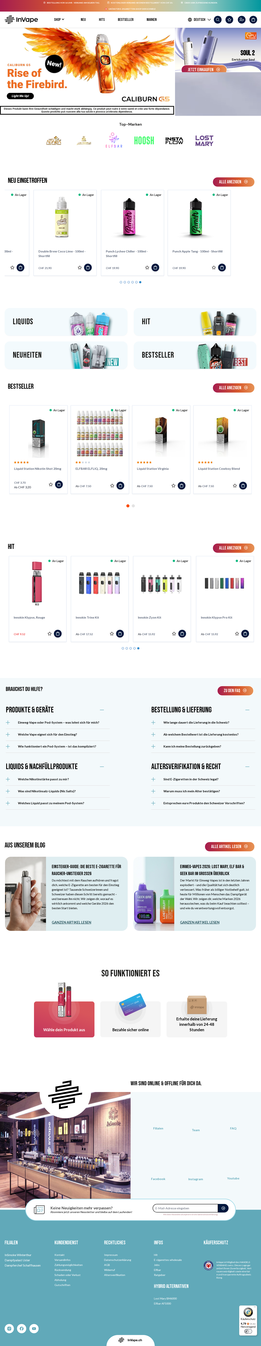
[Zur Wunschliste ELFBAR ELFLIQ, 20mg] (112, 485)
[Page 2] (125, 282)
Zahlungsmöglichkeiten (68, 1264)
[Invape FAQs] (233, 1114)
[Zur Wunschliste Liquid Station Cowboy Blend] (235, 485)
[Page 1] (121, 282)
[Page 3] (129, 282)
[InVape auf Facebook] (158, 1164)
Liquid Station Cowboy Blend (219, 468)
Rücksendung (62, 1270)
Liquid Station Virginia (153, 468)
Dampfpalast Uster (17, 1260)
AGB (107, 1264)
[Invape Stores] (158, 1114)
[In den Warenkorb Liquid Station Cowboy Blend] (243, 485)
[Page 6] (140, 282)
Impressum (111, 1254)
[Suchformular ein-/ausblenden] (218, 20)
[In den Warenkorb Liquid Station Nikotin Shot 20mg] (59, 484)
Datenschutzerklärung (117, 1259)
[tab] (127, 505)
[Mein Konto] (242, 20)
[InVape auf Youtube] (233, 1164)
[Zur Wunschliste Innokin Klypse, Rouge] (174, 633)
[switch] (248, 1331)
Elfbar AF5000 (162, 1303)
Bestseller (125, 19)
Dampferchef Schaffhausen (23, 1265)
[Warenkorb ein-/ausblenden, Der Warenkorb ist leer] (253, 20)
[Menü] (254, 1307)
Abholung (60, 1280)
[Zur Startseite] (21, 19)
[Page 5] (136, 282)
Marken (152, 19)
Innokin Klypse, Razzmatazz (95, 617)
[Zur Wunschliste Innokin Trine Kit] (237, 633)
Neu (83, 19)
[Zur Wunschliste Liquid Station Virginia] (173, 485)
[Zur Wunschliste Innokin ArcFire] (50, 633)
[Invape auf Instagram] (196, 1164)
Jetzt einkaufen (200, 70)
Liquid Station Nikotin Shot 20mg (37, 468)
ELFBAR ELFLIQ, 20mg (91, 468)
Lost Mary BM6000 (165, 1298)
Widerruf (109, 1270)
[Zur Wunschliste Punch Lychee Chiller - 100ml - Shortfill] (23, 267)
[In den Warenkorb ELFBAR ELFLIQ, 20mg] (120, 485)
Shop (57, 19)
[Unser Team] (196, 1115)
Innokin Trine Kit (212, 617)
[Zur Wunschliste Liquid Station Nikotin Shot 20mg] (51, 484)
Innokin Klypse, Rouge (153, 617)
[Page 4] (132, 282)
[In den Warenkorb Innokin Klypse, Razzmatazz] (120, 633)
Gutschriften (62, 1285)
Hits (102, 19)
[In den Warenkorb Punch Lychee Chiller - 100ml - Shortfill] (31, 267)
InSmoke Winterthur (18, 1255)
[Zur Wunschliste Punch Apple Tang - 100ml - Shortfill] (90, 267)
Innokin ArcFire (24, 617)
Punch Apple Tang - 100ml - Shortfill (73, 251)
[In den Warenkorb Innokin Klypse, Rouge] (182, 633)
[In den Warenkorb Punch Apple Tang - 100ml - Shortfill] (98, 267)
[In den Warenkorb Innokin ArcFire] (58, 633)
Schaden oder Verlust (67, 1275)
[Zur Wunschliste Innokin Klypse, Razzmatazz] (112, 633)
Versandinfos (62, 1259)
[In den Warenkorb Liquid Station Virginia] (181, 485)
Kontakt (59, 1254)
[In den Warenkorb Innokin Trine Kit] (245, 633)
